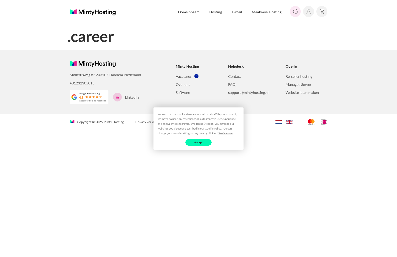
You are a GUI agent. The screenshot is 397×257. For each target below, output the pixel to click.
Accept (198, 142)
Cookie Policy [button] (213, 128)
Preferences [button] (225, 133)
